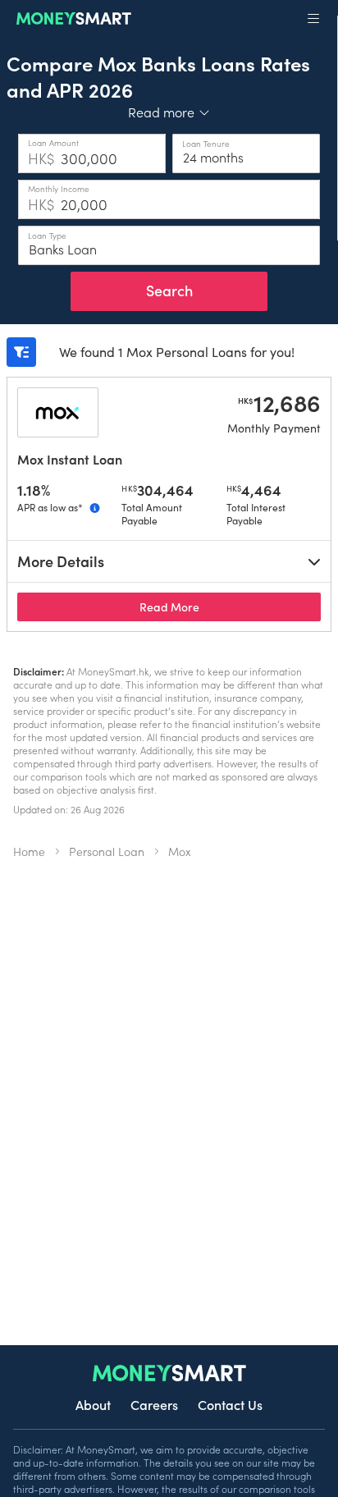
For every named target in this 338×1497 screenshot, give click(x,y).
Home (29, 851)
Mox (179, 851)
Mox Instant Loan (69, 459)
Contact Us (230, 1404)
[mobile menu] (313, 18)
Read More (230, 606)
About (93, 1404)
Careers (154, 1404)
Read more (169, 112)
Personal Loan (106, 851)
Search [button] (169, 290)
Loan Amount (53, 143)
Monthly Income (58, 189)
